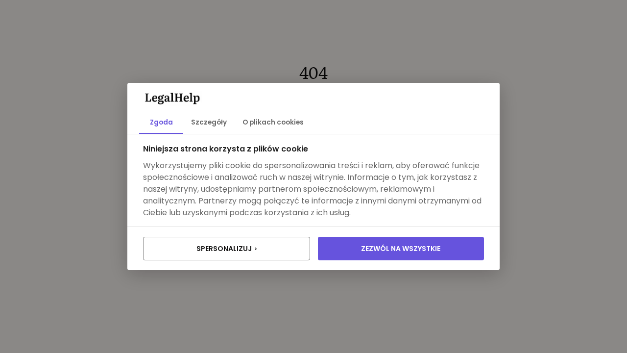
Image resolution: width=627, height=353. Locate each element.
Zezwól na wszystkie (400, 248)
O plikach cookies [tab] (273, 122)
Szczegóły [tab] (209, 122)
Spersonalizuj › (226, 248)
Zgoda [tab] (161, 122)
